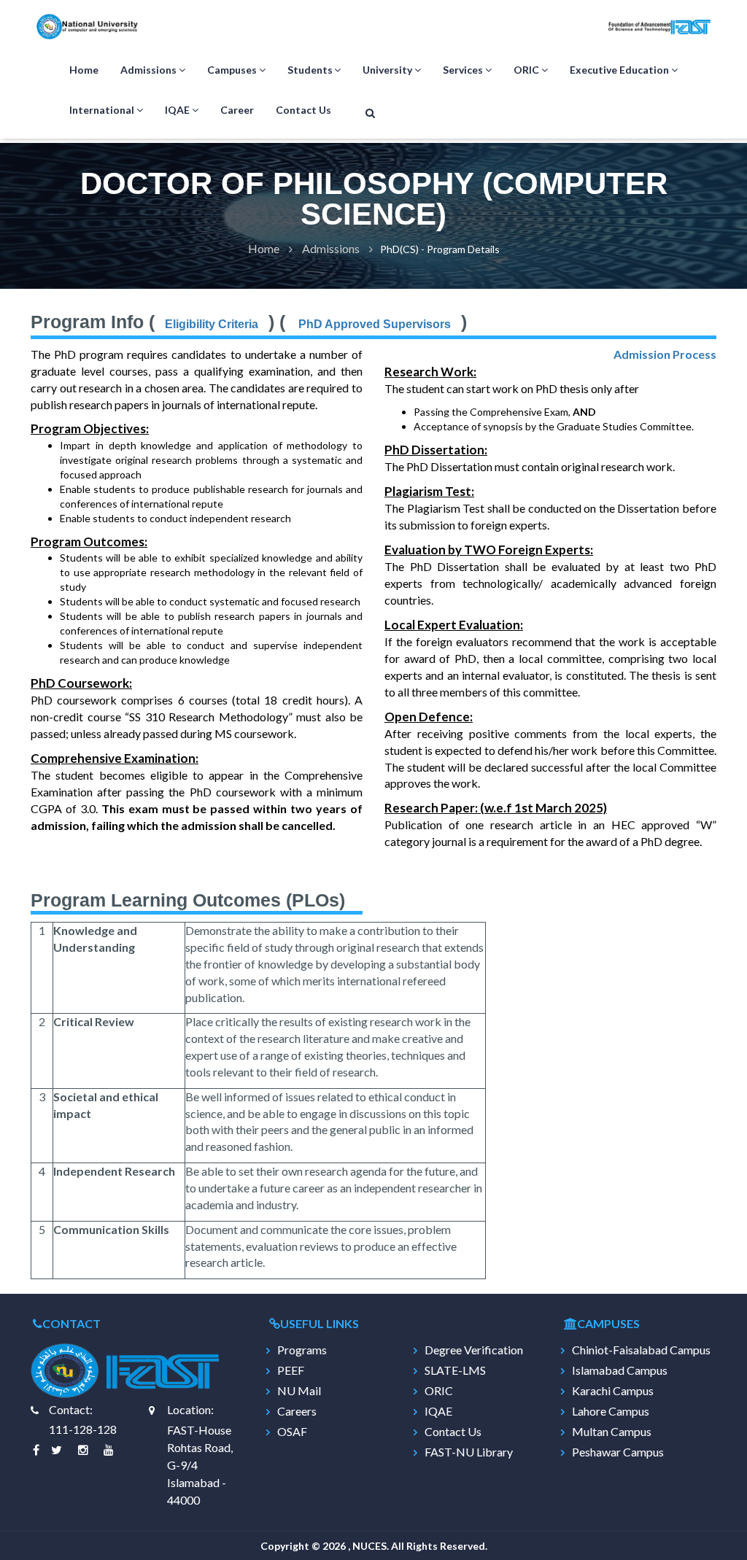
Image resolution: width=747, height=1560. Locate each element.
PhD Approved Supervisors (373, 324)
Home (83, 69)
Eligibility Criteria (211, 324)
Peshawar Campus (618, 1452)
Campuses (232, 69)
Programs (302, 1350)
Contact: (71, 1409)
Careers (297, 1411)
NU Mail (299, 1390)
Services (463, 69)
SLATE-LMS (455, 1370)
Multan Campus (611, 1431)
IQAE (177, 110)
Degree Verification (474, 1350)
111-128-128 (83, 1429)
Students (310, 69)
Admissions (148, 69)
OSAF (292, 1431)
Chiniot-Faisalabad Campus (641, 1350)
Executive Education (619, 69)
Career (237, 110)
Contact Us (303, 110)
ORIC (526, 69)
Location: (190, 1409)
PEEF (290, 1370)
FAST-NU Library (469, 1452)
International (101, 110)
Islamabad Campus (619, 1370)
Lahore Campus (610, 1411)
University (387, 69)
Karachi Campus (613, 1390)
